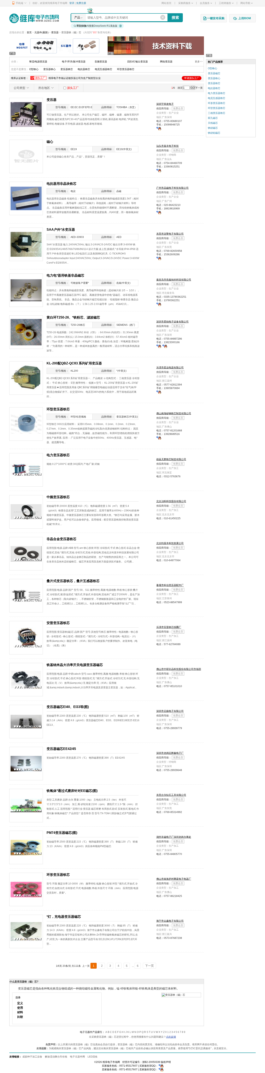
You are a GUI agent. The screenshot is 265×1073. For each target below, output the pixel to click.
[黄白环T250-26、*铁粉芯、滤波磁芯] (26, 332)
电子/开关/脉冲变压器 (74, 61)
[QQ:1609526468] (161, 1065)
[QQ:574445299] (158, 437)
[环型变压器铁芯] (26, 423)
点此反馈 (171, 1036)
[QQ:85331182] (158, 304)
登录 (71, 3)
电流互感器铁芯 (103, 69)
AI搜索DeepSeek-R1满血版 (97, 25)
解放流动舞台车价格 (56, 1056)
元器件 (38, 32)
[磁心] (26, 156)
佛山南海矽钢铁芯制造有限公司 (173, 413)
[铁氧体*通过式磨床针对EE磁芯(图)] (26, 805)
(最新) (45, 32)
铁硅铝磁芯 (214, 132)
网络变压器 (166, 61)
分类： (15, 61)
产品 (77, 17)
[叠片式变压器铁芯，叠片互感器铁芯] (26, 595)
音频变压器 (101, 61)
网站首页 (166, 3)
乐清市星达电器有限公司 (170, 367)
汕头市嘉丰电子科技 (167, 145)
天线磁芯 (213, 123)
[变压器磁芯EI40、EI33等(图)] (26, 721)
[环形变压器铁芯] (26, 889)
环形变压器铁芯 (216, 103)
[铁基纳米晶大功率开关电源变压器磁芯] (26, 679)
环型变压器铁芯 (125, 69)
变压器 (55, 32)
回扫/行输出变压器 (137, 61)
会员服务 (205, 3)
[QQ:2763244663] (158, 212)
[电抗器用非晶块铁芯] (26, 198)
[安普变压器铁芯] (26, 637)
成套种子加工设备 (32, 1056)
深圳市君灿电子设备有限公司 (172, 321)
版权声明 (166, 1062)
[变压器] (26, 114)
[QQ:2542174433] (158, 258)
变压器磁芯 (214, 73)
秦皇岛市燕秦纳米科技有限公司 (173, 279)
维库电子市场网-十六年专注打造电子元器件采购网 (34, 18)
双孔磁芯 (213, 118)
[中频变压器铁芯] (26, 511)
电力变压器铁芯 (216, 93)
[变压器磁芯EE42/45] (26, 763)
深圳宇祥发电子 (165, 104)
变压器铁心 (49, 69)
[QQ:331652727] (161, 1069)
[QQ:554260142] (158, 128)
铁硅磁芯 (213, 128)
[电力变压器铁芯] (26, 469)
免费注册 (81, 3)
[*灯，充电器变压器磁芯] (26, 931)
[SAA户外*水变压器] (26, 244)
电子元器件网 (77, 1056)
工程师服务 (225, 3)
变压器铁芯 (66, 69)
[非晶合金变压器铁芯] (26, 553)
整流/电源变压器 (38, 61)
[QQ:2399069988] (164, 346)
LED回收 (93, 1056)
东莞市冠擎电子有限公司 (170, 233)
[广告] (57, 45)
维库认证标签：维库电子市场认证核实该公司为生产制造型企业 (105, 78)
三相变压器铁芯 (216, 113)
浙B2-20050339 (151, 1062)
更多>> (199, 61)
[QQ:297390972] (158, 170)
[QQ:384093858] (158, 346)
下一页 (199, 87)
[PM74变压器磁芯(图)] (26, 847)
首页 (29, 32)
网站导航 (245, 3)
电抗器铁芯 (84, 69)
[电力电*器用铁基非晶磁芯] (26, 290)
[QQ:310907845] (158, 391)
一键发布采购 (215, 18)
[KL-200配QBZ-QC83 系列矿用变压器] (26, 377)
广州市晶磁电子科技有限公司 (172, 187)
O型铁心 (34, 69)
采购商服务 (184, 3)
